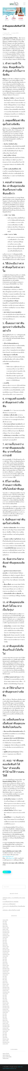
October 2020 (5, 1028)
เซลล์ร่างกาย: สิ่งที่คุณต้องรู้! (9, 904)
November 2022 (6, 988)
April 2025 (5, 943)
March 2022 (5, 1001)
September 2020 (6, 1029)
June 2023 (5, 977)
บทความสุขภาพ (6, 1055)
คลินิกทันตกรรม (10, 858)
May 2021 (5, 1017)
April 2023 (5, 981)
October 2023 (5, 971)
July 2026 (5, 921)
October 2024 (5, 952)
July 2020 (5, 1032)
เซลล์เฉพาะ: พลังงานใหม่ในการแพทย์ (11, 910)
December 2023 (6, 968)
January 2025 (5, 948)
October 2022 (5, 990)
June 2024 (5, 959)
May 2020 (5, 1035)
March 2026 (5, 926)
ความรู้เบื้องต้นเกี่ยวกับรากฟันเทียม (10, 901)
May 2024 (5, 960)
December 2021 (6, 1006)
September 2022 (6, 992)
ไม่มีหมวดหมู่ (5, 1058)
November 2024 (6, 951)
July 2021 (5, 1014)
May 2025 (5, 941)
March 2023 (5, 982)
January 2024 (5, 967)
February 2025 (6, 946)
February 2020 (6, 1039)
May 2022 (5, 998)
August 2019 (5, 1043)
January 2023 (5, 985)
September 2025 (6, 935)
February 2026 (6, 927)
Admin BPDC (16, 33)
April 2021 (5, 1018)
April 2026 (5, 924)
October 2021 (5, 1009)
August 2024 (5, 956)
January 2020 (5, 1040)
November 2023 (6, 970)
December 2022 (6, 987)
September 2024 (6, 954)
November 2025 (6, 932)
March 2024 (5, 963)
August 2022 (5, 993)
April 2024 (5, 962)
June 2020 (5, 1034)
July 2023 (5, 976)
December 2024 (6, 949)
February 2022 (6, 1003)
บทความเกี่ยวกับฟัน (7, 34)
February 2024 (6, 965)
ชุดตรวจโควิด (6, 1053)
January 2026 (5, 929)
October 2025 (5, 934)
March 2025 (5, 945)
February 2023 (6, 984)
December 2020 (6, 1024)
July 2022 (5, 995)
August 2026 (5, 919)
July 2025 (5, 938)
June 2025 (5, 940)
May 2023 (5, 979)
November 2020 (6, 1026)
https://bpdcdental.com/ (8, 856)
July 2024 (5, 957)
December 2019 (6, 1042)
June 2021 (5, 1015)
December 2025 (6, 930)
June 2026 (5, 923)
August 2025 (5, 937)
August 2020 (5, 1031)
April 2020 (5, 1037)
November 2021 (6, 1007)
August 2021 (5, 1012)
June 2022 (5, 996)
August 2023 (5, 974)
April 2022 (5, 999)
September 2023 (6, 973)
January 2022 (5, 1004)
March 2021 (5, 1020)
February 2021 (6, 1021)
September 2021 (6, 1010)
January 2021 (5, 1023)
